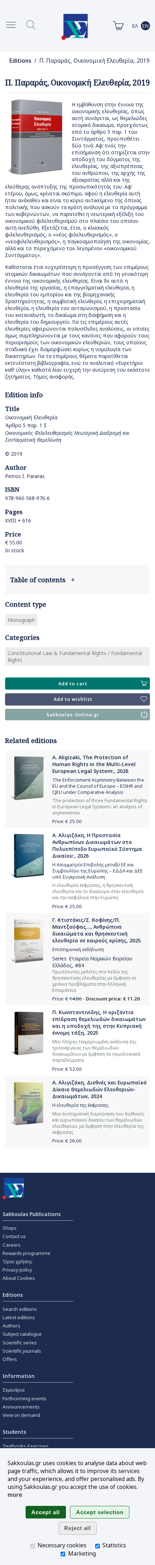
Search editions (20, 1309)
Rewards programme (26, 1253)
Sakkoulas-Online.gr (72, 715)
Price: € (67, 821)
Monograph (21, 619)
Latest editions (19, 1317)
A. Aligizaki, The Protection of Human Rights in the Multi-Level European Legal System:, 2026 (94, 764)
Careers (12, 1245)
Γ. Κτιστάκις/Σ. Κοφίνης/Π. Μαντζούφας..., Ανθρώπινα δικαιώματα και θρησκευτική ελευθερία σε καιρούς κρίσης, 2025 (96, 930)
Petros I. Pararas (25, 476)
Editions (20, 61)
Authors (11, 1325)
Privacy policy (17, 1269)
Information (19, 1375)
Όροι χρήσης (17, 1261)
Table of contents (42, 579)
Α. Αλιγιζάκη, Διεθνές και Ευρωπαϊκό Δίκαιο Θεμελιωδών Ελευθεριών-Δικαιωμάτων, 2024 (99, 1089)
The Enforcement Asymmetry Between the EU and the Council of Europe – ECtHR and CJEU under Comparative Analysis (98, 786)
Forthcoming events (24, 1398)
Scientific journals (22, 1351)
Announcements (21, 1406)
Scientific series (20, 1342)
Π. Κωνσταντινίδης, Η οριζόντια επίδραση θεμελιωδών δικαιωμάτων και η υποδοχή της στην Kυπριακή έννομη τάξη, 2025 (99, 1022)
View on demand (21, 1415)
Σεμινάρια (14, 1390)
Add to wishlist (73, 699)
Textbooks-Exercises (26, 1446)
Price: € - (96, 998)
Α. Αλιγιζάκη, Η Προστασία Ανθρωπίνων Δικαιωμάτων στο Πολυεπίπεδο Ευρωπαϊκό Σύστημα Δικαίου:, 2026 (97, 845)
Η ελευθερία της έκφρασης (80, 1105)
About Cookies (19, 1278)
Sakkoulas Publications (32, 1214)
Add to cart (72, 684)
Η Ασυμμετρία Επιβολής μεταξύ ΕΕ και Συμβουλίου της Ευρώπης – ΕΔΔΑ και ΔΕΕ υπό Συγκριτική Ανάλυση (97, 871)
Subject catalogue (22, 1334)
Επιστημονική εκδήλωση (78, 949)
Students (14, 1431)
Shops (10, 1228)
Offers (10, 1359)
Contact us (14, 1236)
